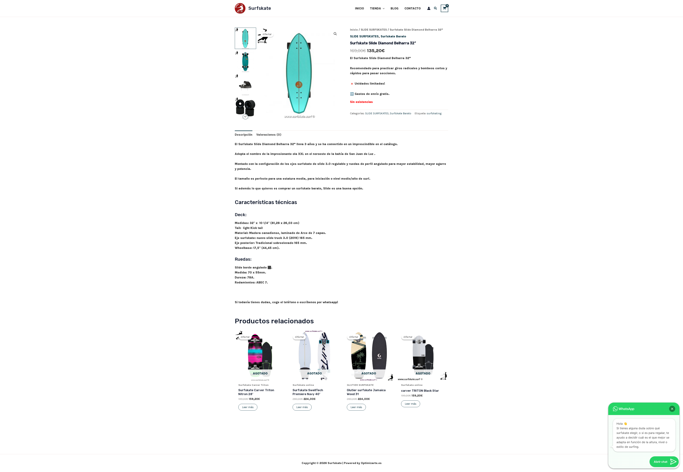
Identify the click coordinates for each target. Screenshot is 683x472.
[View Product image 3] (245, 84)
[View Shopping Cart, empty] (444, 8)
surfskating (434, 113)
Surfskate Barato (393, 36)
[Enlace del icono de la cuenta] (428, 8)
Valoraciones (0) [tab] (268, 134)
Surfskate (259, 8)
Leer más (248, 407)
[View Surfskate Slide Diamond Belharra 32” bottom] (245, 61)
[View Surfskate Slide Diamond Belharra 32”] (245, 38)
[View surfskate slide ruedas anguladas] (245, 107)
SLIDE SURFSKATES (374, 29)
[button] (383, 8)
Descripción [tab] (243, 134)
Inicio (354, 29)
